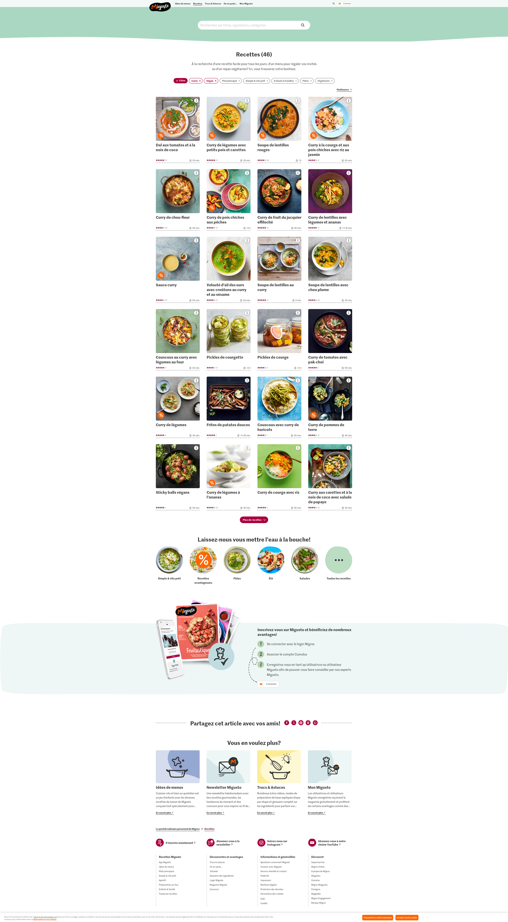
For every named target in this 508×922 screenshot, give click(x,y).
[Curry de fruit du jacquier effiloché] (279, 200)
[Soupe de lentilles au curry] (279, 270)
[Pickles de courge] (279, 340)
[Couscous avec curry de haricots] (279, 408)
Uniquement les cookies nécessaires (378, 917)
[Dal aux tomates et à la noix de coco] (178, 131)
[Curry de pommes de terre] (330, 408)
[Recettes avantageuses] (203, 565)
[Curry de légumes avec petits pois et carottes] (229, 131)
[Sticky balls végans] (178, 478)
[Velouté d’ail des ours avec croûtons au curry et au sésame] (229, 270)
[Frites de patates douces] (229, 408)
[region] (254, 917)
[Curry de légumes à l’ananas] (229, 478)
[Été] (270, 565)
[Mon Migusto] (330, 782)
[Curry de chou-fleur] (178, 200)
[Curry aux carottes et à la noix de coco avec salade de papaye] (330, 478)
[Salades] (304, 565)
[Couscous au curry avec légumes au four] (178, 340)
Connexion (347, 4)
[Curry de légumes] (178, 408)
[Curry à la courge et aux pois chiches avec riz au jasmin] (330, 131)
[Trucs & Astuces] (279, 782)
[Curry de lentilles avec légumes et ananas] (330, 200)
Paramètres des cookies (271, 893)
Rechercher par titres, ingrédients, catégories (254, 25)
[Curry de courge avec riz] (279, 478)
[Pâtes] (237, 565)
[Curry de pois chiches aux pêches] (229, 200)
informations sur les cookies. (45, 919)
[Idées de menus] (178, 782)
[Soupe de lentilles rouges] (279, 131)
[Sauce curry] (178, 270)
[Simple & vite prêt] (169, 565)
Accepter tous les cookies (407, 917)
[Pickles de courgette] (229, 340)
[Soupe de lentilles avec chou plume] (330, 270)
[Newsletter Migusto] (228, 782)
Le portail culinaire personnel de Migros (178, 829)
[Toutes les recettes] (338, 565)
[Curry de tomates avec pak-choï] (330, 340)
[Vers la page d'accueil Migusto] (160, 4)
